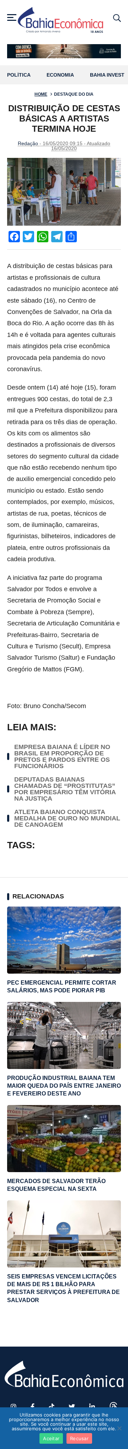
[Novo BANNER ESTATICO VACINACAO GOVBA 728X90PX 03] (64, 51)
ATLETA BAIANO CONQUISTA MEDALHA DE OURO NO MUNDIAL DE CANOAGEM (67, 818)
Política (19, 75)
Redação (28, 143)
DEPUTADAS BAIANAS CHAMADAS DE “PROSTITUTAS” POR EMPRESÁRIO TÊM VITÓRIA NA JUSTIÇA (65, 789)
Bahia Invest (107, 75)
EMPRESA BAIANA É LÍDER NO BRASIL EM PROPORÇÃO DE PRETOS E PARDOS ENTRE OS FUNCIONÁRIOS (62, 756)
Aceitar (51, 1438)
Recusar (79, 1438)
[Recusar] (119, 1428)
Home (40, 94)
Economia (60, 75)
